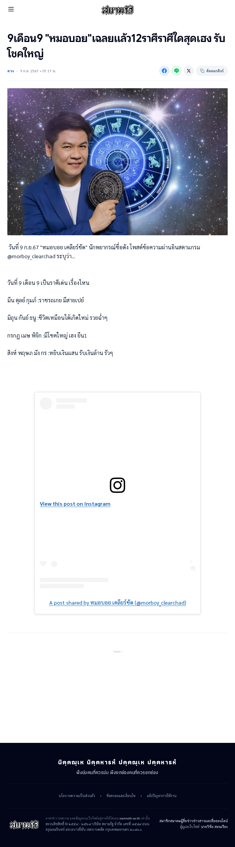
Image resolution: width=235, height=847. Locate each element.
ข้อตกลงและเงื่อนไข (121, 796)
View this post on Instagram (75, 503)
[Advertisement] (117, 692)
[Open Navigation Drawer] (11, 9)
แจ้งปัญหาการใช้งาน (162, 796)
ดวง (10, 70)
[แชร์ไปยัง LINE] (176, 71)
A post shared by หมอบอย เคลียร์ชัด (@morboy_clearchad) (117, 602)
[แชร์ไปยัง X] (189, 71)
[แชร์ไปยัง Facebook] (164, 71)
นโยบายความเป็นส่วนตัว (77, 796)
